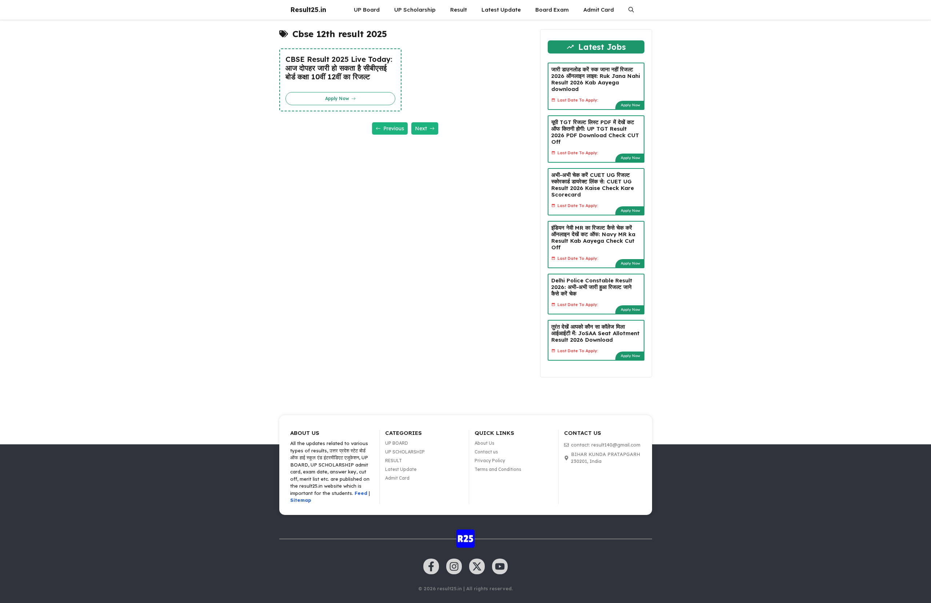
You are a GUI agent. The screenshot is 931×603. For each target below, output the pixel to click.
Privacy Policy (490, 460)
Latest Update (501, 9)
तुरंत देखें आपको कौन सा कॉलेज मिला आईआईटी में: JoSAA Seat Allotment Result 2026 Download (595, 333)
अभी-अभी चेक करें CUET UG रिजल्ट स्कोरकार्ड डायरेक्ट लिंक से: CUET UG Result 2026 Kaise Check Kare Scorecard (592, 184)
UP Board (367, 9)
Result (458, 9)
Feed (361, 493)
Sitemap (300, 500)
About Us (484, 443)
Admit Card (598, 9)
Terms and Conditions (498, 469)
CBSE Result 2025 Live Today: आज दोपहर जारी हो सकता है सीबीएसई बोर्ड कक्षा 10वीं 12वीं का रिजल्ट (338, 68)
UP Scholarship (415, 9)
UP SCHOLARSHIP (405, 452)
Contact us (486, 452)
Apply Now (630, 105)
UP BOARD (396, 443)
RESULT (393, 460)
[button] (631, 10)
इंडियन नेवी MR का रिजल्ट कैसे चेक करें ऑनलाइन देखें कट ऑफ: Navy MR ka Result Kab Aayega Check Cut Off (593, 237)
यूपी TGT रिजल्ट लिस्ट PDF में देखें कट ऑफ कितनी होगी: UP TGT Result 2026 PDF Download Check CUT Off (595, 132)
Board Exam (552, 9)
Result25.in (308, 9)
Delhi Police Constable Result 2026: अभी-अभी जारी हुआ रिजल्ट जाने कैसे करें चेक (591, 287)
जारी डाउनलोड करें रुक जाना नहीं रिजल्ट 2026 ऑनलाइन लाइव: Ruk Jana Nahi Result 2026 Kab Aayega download (595, 79)
